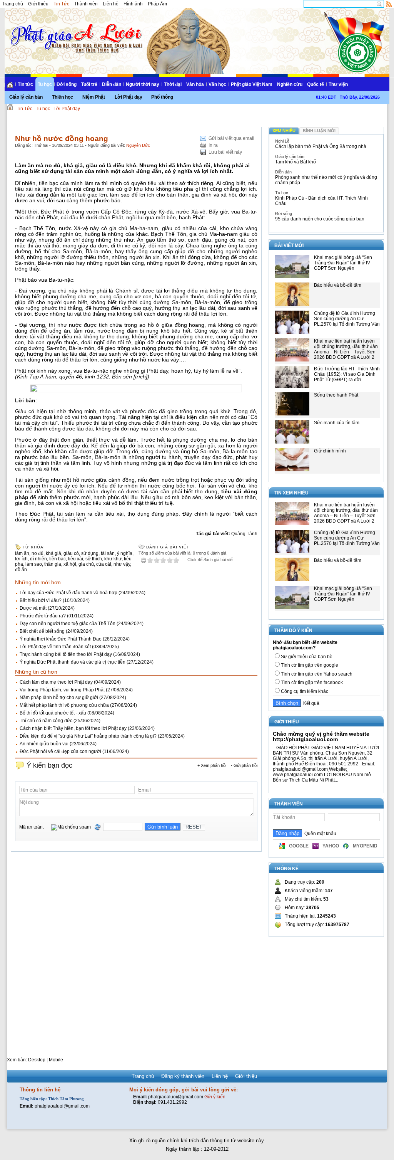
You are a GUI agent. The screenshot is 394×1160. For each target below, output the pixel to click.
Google (299, 846)
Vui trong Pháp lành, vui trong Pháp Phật (62, 690)
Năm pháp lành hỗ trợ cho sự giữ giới (59, 697)
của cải (103, 564)
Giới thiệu (38, 4)
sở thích (93, 559)
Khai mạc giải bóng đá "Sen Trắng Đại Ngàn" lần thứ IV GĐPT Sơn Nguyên (343, 263)
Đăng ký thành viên (182, 1076)
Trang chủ (12, 4)
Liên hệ (111, 4)
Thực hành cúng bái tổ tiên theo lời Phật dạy (66, 654)
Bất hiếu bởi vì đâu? (41, 600)
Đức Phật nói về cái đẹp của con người (60, 751)
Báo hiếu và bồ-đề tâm (337, 285)
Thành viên (86, 4)
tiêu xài (75, 559)
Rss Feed (389, 4)
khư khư (113, 559)
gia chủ (86, 564)
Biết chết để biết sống (42, 631)
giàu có (71, 553)
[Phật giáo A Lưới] (75, 31)
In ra (213, 145)
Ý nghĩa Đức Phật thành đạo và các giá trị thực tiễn (72, 662)
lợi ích (21, 559)
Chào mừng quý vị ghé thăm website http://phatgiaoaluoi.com (321, 736)
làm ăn (22, 553)
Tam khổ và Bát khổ (295, 162)
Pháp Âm (157, 4)
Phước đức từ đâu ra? (43, 616)
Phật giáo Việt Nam (251, 84)
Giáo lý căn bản (26, 97)
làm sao (33, 564)
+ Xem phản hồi (211, 765)
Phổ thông (162, 97)
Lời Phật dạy (128, 97)
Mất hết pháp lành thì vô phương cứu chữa (64, 705)
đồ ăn (21, 569)
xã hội (69, 564)
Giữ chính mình (330, 451)
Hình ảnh (133, 4)
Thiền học (62, 97)
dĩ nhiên (38, 559)
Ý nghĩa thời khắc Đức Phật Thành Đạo (61, 639)
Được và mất (33, 608)
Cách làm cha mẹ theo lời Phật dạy (56, 682)
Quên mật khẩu (319, 833)
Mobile (56, 1059)
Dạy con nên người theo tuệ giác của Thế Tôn (67, 623)
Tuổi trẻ (89, 84)
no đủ (37, 553)
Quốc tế (315, 84)
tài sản (108, 553)
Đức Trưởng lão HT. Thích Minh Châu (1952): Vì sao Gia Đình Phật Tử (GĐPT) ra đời (347, 374)
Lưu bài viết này (225, 152)
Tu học (45, 84)
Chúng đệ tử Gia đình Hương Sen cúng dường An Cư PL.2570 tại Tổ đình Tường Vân (347, 319)
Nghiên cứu (289, 84)
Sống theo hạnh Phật (336, 395)
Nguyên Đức (138, 145)
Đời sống (67, 84)
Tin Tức (61, 4)
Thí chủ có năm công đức (46, 720)
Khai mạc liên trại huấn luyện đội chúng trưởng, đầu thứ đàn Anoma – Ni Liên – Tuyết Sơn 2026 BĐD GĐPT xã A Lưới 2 (346, 349)
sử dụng (89, 553)
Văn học (217, 84)
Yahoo (330, 846)
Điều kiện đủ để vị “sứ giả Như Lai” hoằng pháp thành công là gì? (88, 736)
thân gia (52, 564)
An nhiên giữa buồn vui (44, 743)
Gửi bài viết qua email (231, 138)
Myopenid (365, 846)
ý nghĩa (124, 553)
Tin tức (25, 84)
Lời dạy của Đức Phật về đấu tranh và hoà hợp (68, 592)
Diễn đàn (111, 84)
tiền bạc (57, 559)
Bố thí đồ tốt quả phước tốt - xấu (53, 713)
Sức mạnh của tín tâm (336, 422)
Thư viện (338, 84)
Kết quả (310, 703)
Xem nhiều (284, 130)
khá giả (53, 553)
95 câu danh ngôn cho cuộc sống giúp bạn (319, 219)
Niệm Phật (93, 97)
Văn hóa (195, 84)
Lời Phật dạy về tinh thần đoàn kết (55, 646)
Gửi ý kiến (214, 1096)
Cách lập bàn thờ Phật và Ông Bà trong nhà (320, 146)
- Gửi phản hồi (244, 765)
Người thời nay (142, 84)
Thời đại (173, 84)
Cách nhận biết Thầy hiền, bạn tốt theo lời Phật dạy (73, 728)
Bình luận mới (319, 130)
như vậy (122, 564)
